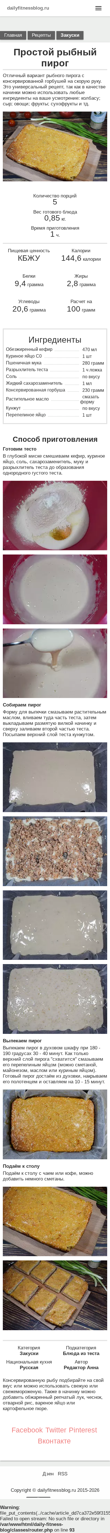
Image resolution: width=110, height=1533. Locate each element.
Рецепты (41, 35)
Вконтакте (54, 1441)
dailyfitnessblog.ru (28, 8)
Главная (13, 35)
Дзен (48, 1474)
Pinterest (83, 1430)
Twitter (55, 1430)
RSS (62, 1474)
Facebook (27, 1430)
